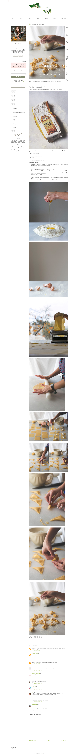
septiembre (14, 116)
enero (14, 127)
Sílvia (32, 692)
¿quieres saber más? (18, 54)
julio (13, 119)
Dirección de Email (18, 72)
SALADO (46, 18)
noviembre (14, 108)
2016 (13, 103)
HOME (13, 18)
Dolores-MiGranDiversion (36, 673)
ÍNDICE (30, 18)
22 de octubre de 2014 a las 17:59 (37, 670)
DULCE (38, 18)
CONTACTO (63, 18)
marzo (14, 124)
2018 (13, 100)
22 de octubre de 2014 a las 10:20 (37, 650)
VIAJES (54, 18)
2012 (13, 130)
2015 (13, 104)
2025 (13, 91)
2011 (13, 131)
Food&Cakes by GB (35, 653)
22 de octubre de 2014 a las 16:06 (37, 663)
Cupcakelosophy (34, 704)
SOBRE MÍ (21, 18)
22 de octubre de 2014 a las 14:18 (37, 658)
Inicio (49, 740)
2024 (13, 92)
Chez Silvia (33, 666)
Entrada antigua (63, 740)
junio (13, 120)
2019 (13, 99)
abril (13, 123)
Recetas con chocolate (16, 113)
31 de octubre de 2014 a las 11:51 (37, 701)
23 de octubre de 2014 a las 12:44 (37, 689)
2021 (13, 96)
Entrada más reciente (32, 740)
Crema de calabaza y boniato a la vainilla (19, 112)
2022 (13, 95)
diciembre (14, 107)
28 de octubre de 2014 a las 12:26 (37, 695)
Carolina (33, 661)
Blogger (42, 753)
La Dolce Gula (34, 686)
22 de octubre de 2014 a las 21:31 (37, 683)
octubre (14, 109)
